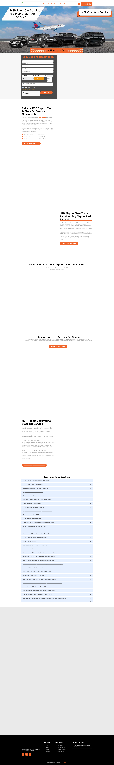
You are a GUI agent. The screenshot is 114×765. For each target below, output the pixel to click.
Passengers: (49, 74)
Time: (35, 74)
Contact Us (66, 4)
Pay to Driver (32, 87)
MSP (61, 227)
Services (56, 4)
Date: (23, 74)
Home (44, 4)
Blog (61, 4)
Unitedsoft (65, 762)
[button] (57, 732)
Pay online (25, 87)
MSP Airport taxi (42, 117)
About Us (50, 4)
